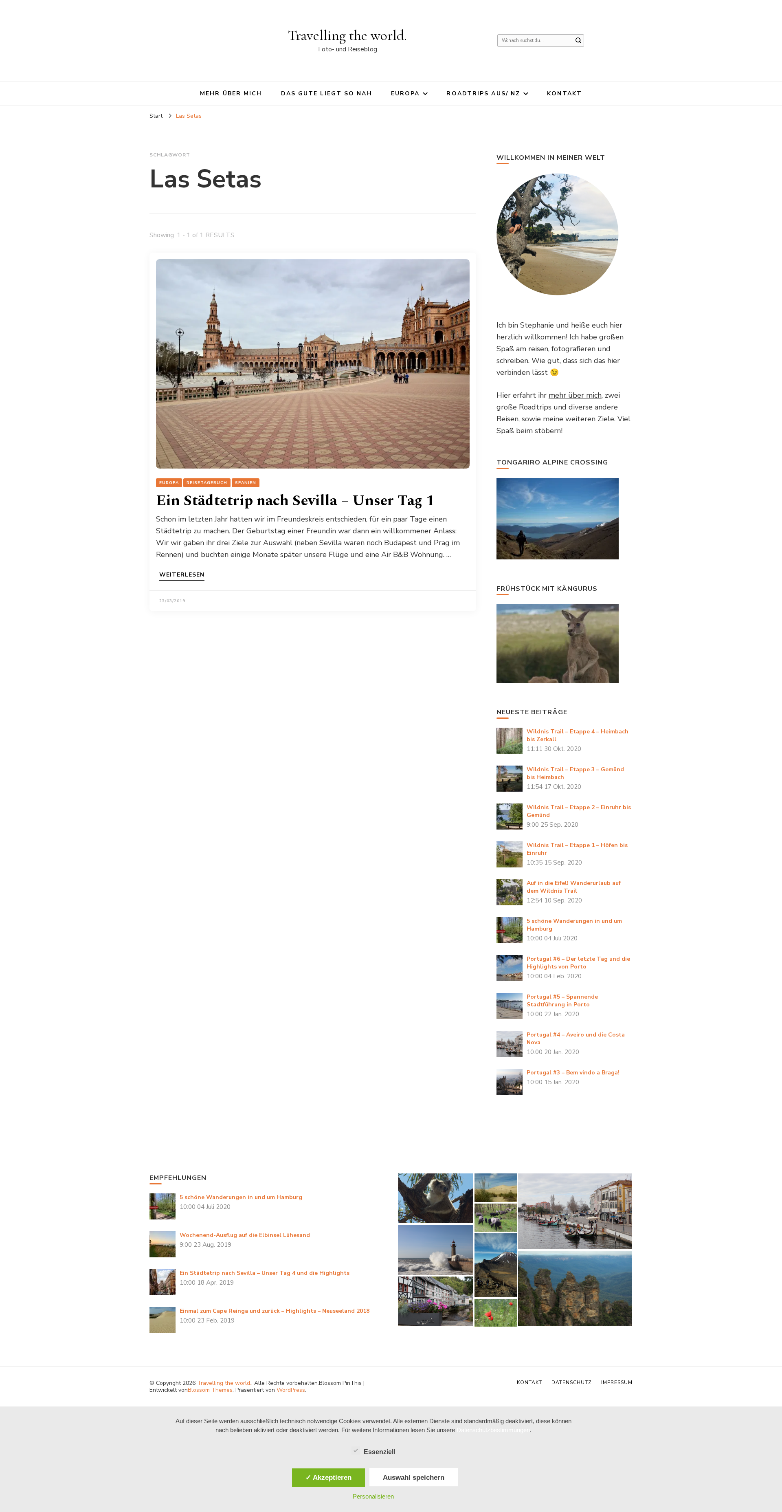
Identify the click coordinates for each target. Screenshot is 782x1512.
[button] (435, 1198)
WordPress (291, 1390)
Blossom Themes (210, 1390)
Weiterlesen (181, 575)
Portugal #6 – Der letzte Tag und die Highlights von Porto (578, 963)
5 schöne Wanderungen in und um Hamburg (241, 1197)
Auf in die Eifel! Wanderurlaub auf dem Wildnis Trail (574, 887)
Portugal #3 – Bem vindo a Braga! (573, 1072)
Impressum (617, 1382)
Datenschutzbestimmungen (493, 1429)
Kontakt (564, 93)
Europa (405, 93)
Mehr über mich (231, 93)
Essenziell (379, 1451)
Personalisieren (373, 1496)
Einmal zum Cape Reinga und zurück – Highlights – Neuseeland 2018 (274, 1311)
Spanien (245, 483)
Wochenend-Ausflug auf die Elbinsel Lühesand (245, 1235)
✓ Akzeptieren (328, 1477)
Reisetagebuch (207, 483)
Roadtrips (535, 407)
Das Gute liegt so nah (326, 93)
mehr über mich (575, 395)
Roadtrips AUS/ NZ (483, 93)
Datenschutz (571, 1382)
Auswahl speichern (413, 1477)
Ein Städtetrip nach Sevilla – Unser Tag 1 (295, 501)
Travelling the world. (347, 35)
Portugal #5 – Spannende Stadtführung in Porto (562, 1000)
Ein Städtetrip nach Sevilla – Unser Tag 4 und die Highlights (264, 1273)
